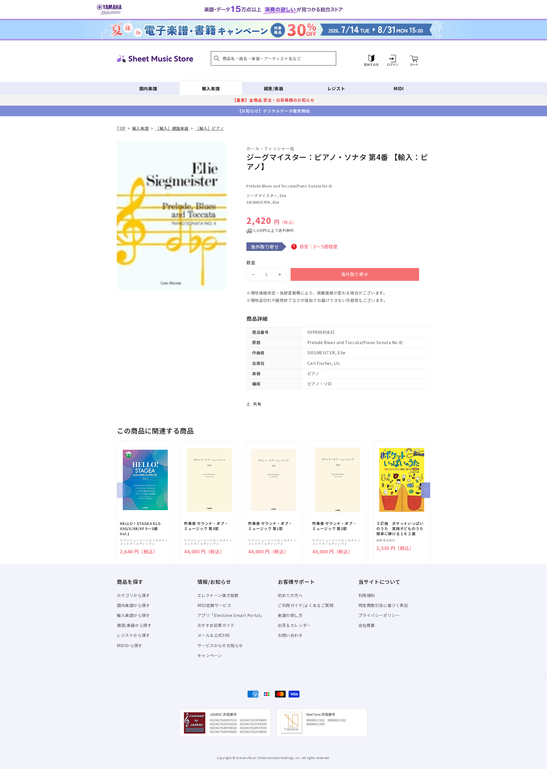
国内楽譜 (148, 88)
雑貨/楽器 (273, 88)
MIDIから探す (129, 645)
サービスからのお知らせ (220, 645)
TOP (121, 128)
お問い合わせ (290, 635)
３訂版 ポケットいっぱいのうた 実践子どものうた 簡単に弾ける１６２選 (401, 528)
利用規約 (366, 595)
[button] (273, 58)
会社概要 (366, 625)
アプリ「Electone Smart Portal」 (231, 615)
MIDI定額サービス (214, 605)
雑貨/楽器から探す (134, 625)
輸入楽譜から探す (133, 615)
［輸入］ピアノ (209, 128)
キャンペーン (209, 655)
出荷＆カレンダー (294, 625)
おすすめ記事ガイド (216, 625)
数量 (251, 262)
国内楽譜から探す (133, 605)
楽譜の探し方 (290, 615)
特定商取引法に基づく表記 (383, 605)
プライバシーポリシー (379, 615)
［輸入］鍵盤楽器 (172, 128)
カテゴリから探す (133, 595)
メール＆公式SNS (213, 635)
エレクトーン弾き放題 (218, 595)
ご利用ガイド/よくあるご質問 (305, 605)
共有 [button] (257, 404)
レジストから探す (133, 635)
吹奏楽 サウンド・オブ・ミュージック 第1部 (270, 526)
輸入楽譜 (211, 88)
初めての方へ (290, 595)
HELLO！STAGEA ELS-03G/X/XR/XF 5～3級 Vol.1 (141, 528)
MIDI (399, 88)
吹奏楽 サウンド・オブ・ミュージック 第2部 (334, 526)
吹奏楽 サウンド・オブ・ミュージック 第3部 (206, 526)
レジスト (336, 88)
